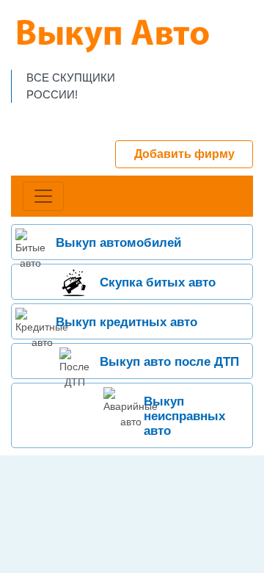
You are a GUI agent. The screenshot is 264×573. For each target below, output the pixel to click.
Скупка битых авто (158, 282)
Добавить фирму (184, 154)
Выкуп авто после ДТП (169, 362)
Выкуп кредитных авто (126, 322)
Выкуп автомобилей (118, 243)
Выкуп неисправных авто (184, 416)
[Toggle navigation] (43, 196)
